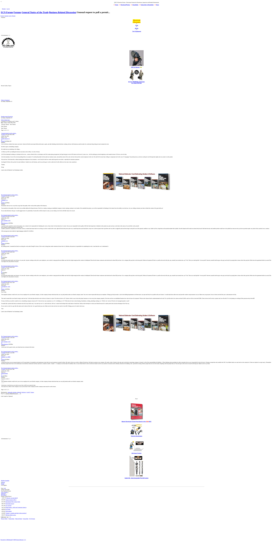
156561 (3, 369)
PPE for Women (135, 67)
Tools (136, 25)
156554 (3, 216)
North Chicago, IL (5, 138)
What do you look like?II (12, 498)
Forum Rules (11, 518)
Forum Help (25, 518)
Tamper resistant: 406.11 (10, 499)
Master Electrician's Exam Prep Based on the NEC (136, 421)
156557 (3, 267)
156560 (3, 352)
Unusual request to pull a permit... (8, 133)
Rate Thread (4, 128)
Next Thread (12, 124)
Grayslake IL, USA (5, 286)
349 (5, 488)
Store (157, 4)
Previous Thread (5, 124)
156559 (3, 337)
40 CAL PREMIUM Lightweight (136, 81)
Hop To (2, 393)
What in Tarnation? (5, 100)
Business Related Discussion (62, 12)
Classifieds (135, 4)
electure (14, 392)
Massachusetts (4, 373)
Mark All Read (18, 518)
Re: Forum (7, 509)
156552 (3, 134)
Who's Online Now (5, 120)
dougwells (10, 392)
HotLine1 (24, 392)
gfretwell (19, 392)
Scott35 (28, 392)
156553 (3, 196)
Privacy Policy (4, 518)
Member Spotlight (5, 480)
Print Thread (4, 126)
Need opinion (8, 511)
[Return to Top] (1, 1)
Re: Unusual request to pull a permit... (9, 194)
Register (4, 8)
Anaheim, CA (4, 200)
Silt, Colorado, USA (5, 220)
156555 (3, 236)
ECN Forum (7, 12)
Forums (17, 12)
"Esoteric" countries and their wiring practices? (16, 513)
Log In (8, 8)
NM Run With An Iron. (10, 515)
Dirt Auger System (136, 453)
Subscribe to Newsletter (147, 4)
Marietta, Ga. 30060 (5, 357)
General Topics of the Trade (35, 12)
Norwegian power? (9, 503)
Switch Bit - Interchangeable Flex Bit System (136, 478)
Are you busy (8, 505)
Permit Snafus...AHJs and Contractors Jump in (15, 507)
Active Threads (11, 16)
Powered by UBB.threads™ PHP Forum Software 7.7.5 (13, 539)
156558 (3, 282)
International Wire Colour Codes (12, 501)
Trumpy (32, 392)
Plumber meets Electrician (7, 116)
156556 (3, 252)
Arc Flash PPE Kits (136, 83)
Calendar (6, 16)
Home (116, 4)
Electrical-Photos (125, 4)
